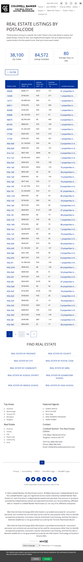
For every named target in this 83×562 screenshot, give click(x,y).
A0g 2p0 (10, 148)
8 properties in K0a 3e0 (69, 310)
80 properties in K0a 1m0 (67, 195)
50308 (9, 110)
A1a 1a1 (10, 153)
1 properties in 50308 (67, 110)
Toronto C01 (11, 414)
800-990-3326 (52, 3)
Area (8, 442)
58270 (9, 119)
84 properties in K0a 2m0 (67, 267)
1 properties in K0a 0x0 (69, 162)
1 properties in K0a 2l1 (69, 262)
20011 (9, 105)
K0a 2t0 (10, 281)
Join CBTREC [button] (52, 7)
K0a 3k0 (10, 324)
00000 (9, 91)
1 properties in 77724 (67, 138)
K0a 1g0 (10, 181)
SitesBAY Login (64, 471)
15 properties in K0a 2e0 (67, 248)
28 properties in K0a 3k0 (67, 324)
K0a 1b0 (10, 172)
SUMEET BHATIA (51, 409)
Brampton (10, 417)
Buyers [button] (41, 10)
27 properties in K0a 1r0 (67, 210)
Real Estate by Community (23, 368)
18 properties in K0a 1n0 (67, 200)
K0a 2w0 (10, 286)
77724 (9, 138)
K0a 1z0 (10, 238)
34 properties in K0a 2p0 (67, 272)
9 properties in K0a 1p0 (69, 205)
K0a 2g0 (10, 253)
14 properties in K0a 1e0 (67, 176)
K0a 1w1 (10, 229)
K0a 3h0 (10, 314)
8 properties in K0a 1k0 (69, 186)
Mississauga (11, 411)
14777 (9, 100)
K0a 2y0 (10, 295)
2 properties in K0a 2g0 (69, 253)
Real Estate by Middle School (23, 385)
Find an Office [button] (65, 7)
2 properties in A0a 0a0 (69, 143)
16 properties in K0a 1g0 (67, 181)
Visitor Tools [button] (68, 10)
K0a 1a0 (10, 167)
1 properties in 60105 (67, 124)
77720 (9, 133)
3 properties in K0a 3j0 (69, 319)
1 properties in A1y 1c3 (69, 157)
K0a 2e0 (10, 248)
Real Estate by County (59, 353)
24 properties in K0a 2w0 (67, 286)
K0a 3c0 (10, 305)
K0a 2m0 (11, 267)
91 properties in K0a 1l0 (67, 191)
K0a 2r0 (10, 276)
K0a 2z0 (10, 300)
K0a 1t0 (10, 214)
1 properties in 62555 (67, 129)
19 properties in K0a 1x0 (67, 234)
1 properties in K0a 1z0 (69, 238)
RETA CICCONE (50, 411)
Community (11, 440)
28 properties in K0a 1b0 (67, 172)
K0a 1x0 (10, 234)
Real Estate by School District (23, 375)
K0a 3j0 (10, 319)
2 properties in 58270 (67, 119)
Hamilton (10, 409)
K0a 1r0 (10, 210)
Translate (57, 545)
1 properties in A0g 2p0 (69, 148)
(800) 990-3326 (56, 442)
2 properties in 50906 (67, 114)
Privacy (16, 471)
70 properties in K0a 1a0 (67, 167)
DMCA (37, 471)
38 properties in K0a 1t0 (67, 214)
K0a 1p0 (10, 205)
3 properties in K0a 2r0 (69, 276)
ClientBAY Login (48, 471)
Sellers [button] (75, 7)
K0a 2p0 (10, 272)
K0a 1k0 (10, 186)
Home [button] (41, 7)
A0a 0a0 (10, 143)
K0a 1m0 (11, 195)
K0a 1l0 (10, 191)
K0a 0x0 (10, 162)
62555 (9, 129)
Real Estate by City (23, 360)
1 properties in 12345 (67, 95)
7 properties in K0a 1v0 (69, 219)
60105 (9, 124)
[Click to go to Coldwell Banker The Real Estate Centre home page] (18, 8)
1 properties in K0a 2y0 (69, 295)
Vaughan (10, 419)
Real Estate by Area (59, 368)
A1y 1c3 (10, 157)
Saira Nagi (49, 414)
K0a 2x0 (10, 291)
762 (27, 334)
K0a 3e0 (10, 310)
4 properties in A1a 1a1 (69, 153)
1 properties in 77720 (67, 133)
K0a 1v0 (10, 219)
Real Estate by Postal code (59, 360)
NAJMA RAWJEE (50, 419)
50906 (9, 114)
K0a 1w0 (10, 224)
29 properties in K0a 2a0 (67, 243)
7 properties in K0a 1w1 (69, 229)
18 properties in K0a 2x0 (67, 291)
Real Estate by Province (23, 353)
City (8, 434)
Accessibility (27, 471)
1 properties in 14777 (67, 100)
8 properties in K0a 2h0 (69, 257)
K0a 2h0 (10, 257)
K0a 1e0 (10, 176)
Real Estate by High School (60, 385)
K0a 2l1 (10, 262)
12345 (9, 95)
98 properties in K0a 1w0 (67, 224)
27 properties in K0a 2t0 (67, 281)
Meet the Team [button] (53, 10)
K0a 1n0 (10, 200)
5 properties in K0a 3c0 (69, 305)
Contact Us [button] (42, 14)
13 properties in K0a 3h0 (67, 314)
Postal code (11, 437)
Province (10, 429)
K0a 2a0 (10, 243)
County (9, 431)
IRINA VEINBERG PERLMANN (55, 417)
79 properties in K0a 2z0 (67, 300)
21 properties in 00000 (67, 91)
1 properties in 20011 (67, 105)
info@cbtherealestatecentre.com (61, 447)
